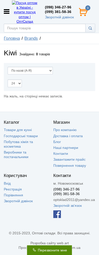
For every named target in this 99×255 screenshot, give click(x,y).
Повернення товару (69, 165)
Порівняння (13, 195)
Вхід (7, 183)
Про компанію (65, 130)
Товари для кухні (18, 130)
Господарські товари (21, 136)
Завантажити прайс (69, 159)
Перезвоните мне (52, 250)
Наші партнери (65, 148)
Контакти (60, 153)
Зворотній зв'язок (67, 205)
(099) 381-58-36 (58, 12)
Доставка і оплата (68, 136)
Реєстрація (13, 189)
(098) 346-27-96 (58, 7)
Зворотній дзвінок (59, 17)
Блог (57, 142)
